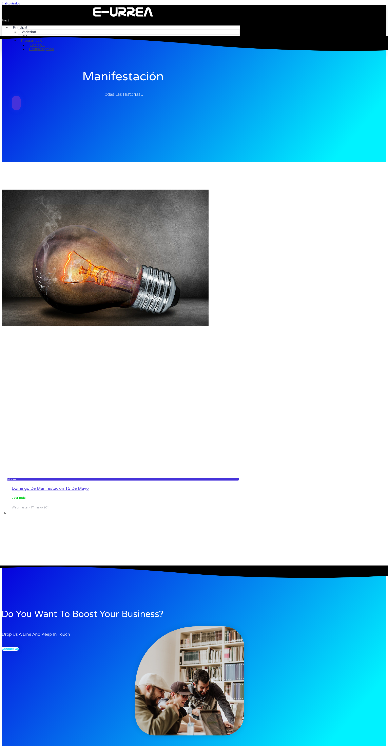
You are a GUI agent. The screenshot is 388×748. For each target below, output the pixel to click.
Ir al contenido (11, 3)
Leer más (19, 498)
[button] (121, 20)
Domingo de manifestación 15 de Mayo (50, 488)
